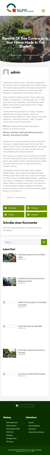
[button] (43, 11)
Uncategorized (25, 31)
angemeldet (15, 228)
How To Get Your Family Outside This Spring (31, 374)
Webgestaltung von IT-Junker (25, 451)
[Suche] (44, 242)
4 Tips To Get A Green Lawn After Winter (30, 326)
